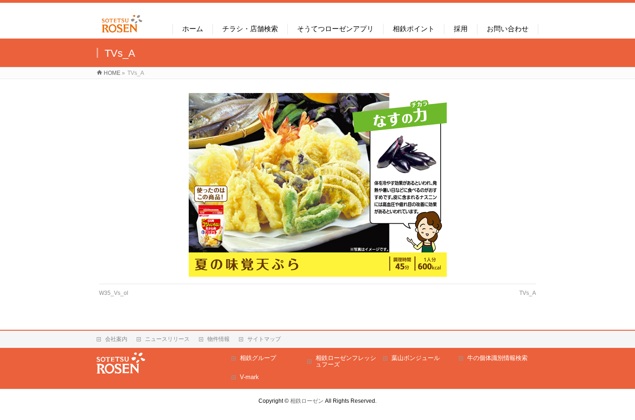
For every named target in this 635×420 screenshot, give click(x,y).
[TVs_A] (317, 185)
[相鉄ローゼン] (122, 33)
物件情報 (218, 339)
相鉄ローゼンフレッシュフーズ (346, 361)
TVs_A (527, 293)
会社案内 (116, 339)
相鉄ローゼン (307, 401)
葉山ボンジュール (415, 357)
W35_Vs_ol (113, 293)
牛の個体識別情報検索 (497, 357)
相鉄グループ (258, 357)
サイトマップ (264, 339)
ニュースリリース (167, 339)
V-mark (249, 376)
